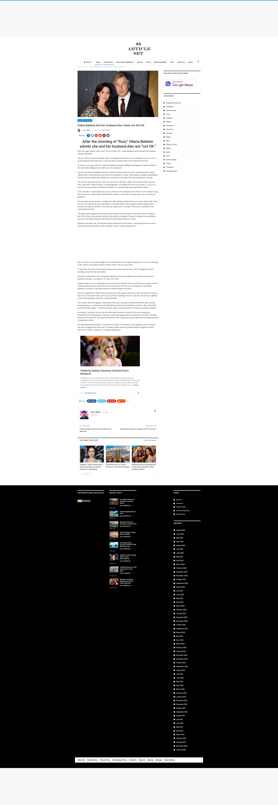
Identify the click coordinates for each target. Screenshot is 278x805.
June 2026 (180, 534)
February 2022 (181, 693)
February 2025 (181, 568)
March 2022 (180, 689)
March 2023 (180, 644)
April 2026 (179, 542)
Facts (148, 62)
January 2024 (181, 613)
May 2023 (179, 636)
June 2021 (180, 723)
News (98, 62)
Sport (88, 62)
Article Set (81, 760)
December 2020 (181, 746)
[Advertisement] (139, 19)
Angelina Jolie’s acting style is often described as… (128, 557)
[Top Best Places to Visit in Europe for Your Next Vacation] (118, 454)
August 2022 (180, 670)
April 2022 (179, 685)
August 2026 (180, 530)
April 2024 (179, 602)
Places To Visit (171, 144)
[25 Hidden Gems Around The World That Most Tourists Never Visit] (114, 545)
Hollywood (170, 125)
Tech (172, 62)
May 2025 (179, 557)
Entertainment (160, 62)
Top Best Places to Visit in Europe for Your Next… (128, 569)
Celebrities (108, 62)
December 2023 (181, 617)
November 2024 (182, 576)
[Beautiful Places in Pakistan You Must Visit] (114, 524)
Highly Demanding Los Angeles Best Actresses (138, 429)
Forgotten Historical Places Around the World (127, 501)
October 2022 (181, 663)
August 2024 (180, 587)
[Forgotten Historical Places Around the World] (114, 502)
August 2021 (180, 715)
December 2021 (181, 700)
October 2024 (181, 579)
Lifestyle (181, 62)
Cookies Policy (181, 507)
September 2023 (182, 628)
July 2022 (179, 674)
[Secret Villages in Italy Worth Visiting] (114, 535)
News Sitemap (170, 760)
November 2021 (182, 704)
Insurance (169, 129)
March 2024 (180, 606)
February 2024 (181, 610)
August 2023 (180, 632)
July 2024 (179, 591)
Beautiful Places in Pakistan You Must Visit (128, 523)
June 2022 (180, 678)
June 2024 (180, 594)
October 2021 (181, 708)
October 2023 (181, 625)
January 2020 (181, 750)
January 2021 (181, 742)
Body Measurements (125, 62)
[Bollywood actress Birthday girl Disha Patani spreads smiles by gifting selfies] (144, 454)
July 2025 (179, 549)
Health (140, 62)
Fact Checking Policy (183, 510)
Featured (169, 118)
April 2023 (179, 640)
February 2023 (181, 647)
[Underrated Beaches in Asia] (114, 514)
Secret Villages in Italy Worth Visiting (128, 533)
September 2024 (182, 583)
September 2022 (182, 666)
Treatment (169, 167)
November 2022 (182, 659)
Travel (168, 163)
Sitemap (150, 760)
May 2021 (179, 727)
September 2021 (182, 712)
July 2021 (179, 719)
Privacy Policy (180, 514)
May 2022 (179, 681)
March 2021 (180, 734)
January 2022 (181, 697)
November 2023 (182, 621)
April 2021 (179, 731)
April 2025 (179, 560)
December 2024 (181, 572)
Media (168, 137)
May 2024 (179, 598)
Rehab (168, 148)
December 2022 (181, 655)
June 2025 (180, 553)
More (190, 62)
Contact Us (179, 503)
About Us (179, 500)
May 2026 (179, 538)
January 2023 (181, 651)
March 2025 (180, 564)
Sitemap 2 (158, 760)
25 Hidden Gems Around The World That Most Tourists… (128, 544)
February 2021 (181, 738)
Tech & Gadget (171, 159)
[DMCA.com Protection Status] (84, 501)
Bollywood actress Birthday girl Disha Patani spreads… (126, 581)
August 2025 (180, 545)
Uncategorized (171, 171)
